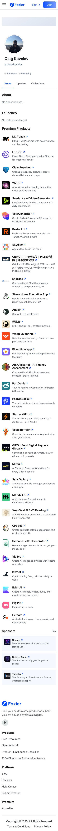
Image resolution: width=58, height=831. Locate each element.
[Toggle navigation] (6, 4)
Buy (54, 631)
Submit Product (11, 793)
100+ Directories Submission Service (23, 758)
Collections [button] (37, 83)
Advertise (7, 808)
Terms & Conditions (18, 826)
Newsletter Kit (10, 745)
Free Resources (11, 739)
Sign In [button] (36, 4)
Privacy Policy (42, 826)
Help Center (9, 786)
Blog (4, 773)
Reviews (7, 780)
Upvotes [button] (21, 83)
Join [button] (49, 4)
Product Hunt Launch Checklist (20, 751)
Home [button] (8, 83)
